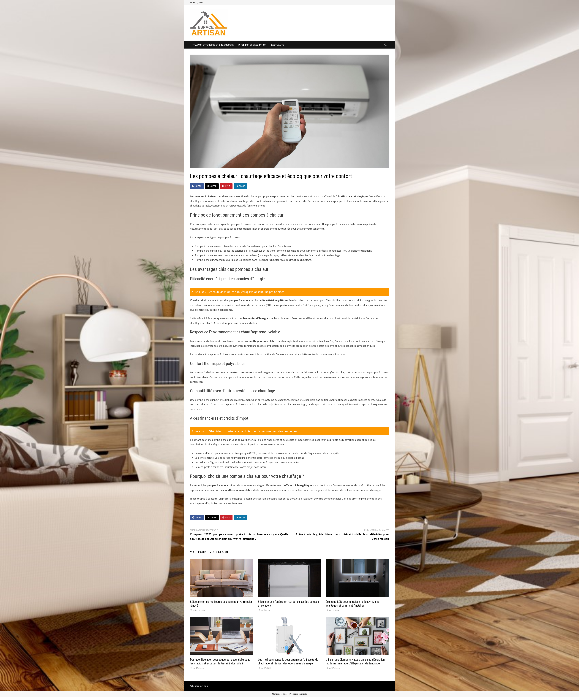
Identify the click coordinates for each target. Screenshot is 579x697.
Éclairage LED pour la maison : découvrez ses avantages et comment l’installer (352, 603)
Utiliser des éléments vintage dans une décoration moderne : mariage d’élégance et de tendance (355, 661)
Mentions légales (280, 693)
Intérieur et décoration (252, 44)
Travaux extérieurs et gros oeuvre (213, 44)
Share (198, 186)
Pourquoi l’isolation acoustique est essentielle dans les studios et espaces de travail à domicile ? (220, 661)
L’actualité (277, 44)
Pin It (227, 186)
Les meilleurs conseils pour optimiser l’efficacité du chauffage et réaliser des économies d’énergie (288, 661)
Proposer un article (298, 693)
